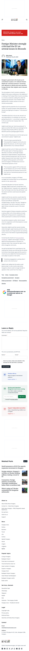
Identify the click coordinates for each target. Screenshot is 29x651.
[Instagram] (7, 648)
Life (3, 534)
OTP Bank (15, 280)
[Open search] (26, 19)
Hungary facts (5, 571)
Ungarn (3, 544)
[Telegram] (17, 648)
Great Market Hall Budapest (9, 575)
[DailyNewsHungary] (14, 20)
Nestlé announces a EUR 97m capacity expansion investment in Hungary (14, 467)
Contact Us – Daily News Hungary (10, 506)
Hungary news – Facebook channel (10, 602)
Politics (3, 527)
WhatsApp (4, 590)
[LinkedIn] (2, 648)
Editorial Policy (5, 615)
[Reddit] (19, 648)
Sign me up (22, 396)
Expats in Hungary (6, 568)
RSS (3, 598)
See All (25, 461)
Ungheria (4, 546)
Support (4, 517)
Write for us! (5, 514)
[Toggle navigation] (2, 19)
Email (17, 354)
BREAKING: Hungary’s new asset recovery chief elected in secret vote (13, 32)
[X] (9, 648)
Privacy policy (5, 613)
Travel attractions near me (8, 563)
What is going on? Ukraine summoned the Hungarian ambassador (10, 490)
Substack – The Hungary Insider (10, 600)
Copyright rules (5, 610)
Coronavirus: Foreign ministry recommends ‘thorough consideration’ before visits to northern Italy (11, 482)
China (6, 274)
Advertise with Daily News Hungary (10, 617)
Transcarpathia (23, 280)
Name (4, 354)
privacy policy (14, 399)
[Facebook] (4, 648)
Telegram (4, 593)
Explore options (11, 379)
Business (4, 529)
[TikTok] (12, 648)
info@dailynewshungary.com (9, 627)
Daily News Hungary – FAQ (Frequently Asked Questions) (13, 509)
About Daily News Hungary (8, 503)
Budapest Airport (6, 559)
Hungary (17, 277)
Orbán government (7, 280)
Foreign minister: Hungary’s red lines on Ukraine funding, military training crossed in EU (11, 474)
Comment (4, 335)
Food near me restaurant (8, 561)
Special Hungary (6, 539)
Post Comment (6, 366)
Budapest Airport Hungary (8, 573)
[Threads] (21, 648)
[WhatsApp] (14, 648)
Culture (3, 536)
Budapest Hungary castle (8, 578)
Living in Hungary (6, 556)
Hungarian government (8, 277)
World (3, 541)
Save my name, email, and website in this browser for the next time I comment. (14, 361)
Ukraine (4, 283)
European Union (13, 274)
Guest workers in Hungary (8, 566)
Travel (3, 532)
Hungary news (5, 524)
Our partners (5, 512)
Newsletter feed (6, 588)
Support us (10, 413)
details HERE (13, 181)
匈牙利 (3, 548)
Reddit (3, 595)
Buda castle (5, 580)
